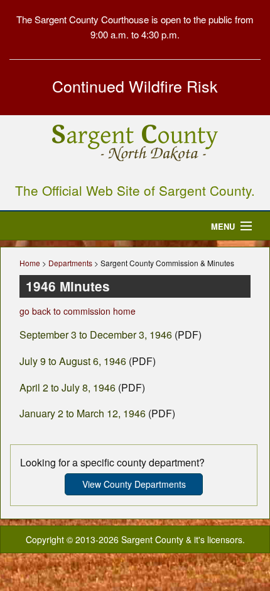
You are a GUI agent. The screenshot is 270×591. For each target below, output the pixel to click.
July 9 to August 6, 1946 (72, 361)
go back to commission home (77, 311)
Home (29, 262)
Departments (70, 262)
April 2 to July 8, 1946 (67, 387)
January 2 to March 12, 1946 (82, 413)
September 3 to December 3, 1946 (95, 334)
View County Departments (134, 484)
